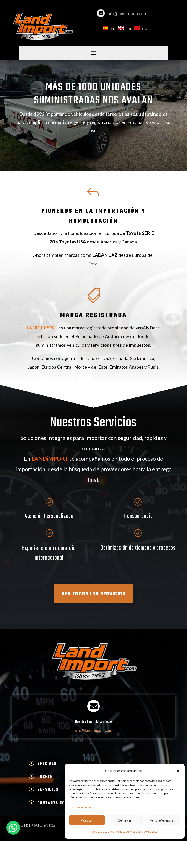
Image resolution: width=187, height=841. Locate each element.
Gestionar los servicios (86, 807)
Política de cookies (102, 831)
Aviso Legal (151, 831)
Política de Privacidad (129, 831)
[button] (178, 771)
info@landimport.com (127, 14)
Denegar (125, 820)
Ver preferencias (162, 820)
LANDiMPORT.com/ (33, 825)
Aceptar (87, 820)
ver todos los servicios (94, 594)
